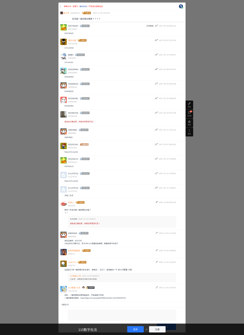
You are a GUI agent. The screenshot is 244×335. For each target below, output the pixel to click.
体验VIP (85, 144)
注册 (157, 329)
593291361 (73, 144)
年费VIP (87, 13)
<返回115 (65, 304)
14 (156, 129)
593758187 (73, 25)
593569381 (73, 98)
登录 (135, 329)
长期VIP (91, 287)
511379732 (73, 173)
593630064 (73, 69)
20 (156, 40)
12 (156, 158)
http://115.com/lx (71, 152)
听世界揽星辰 (74, 250)
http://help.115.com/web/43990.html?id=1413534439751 (103, 298)
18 (156, 69)
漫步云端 (72, 40)
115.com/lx (68, 62)
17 (156, 83)
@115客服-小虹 (125, 269)
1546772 (72, 262)
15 (156, 112)
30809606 (72, 233)
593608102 (73, 83)
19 (156, 54)
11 (156, 173)
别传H (70, 54)
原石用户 (86, 26)
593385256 (73, 112)
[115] (181, 6)
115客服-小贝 (75, 276)
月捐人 (71, 202)
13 (156, 144)
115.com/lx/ (69, 48)
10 (156, 187)
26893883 (72, 129)
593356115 (73, 158)
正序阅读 (150, 26)
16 (156, 98)
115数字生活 (87, 329)
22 (156, 25)
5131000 (73, 219)
